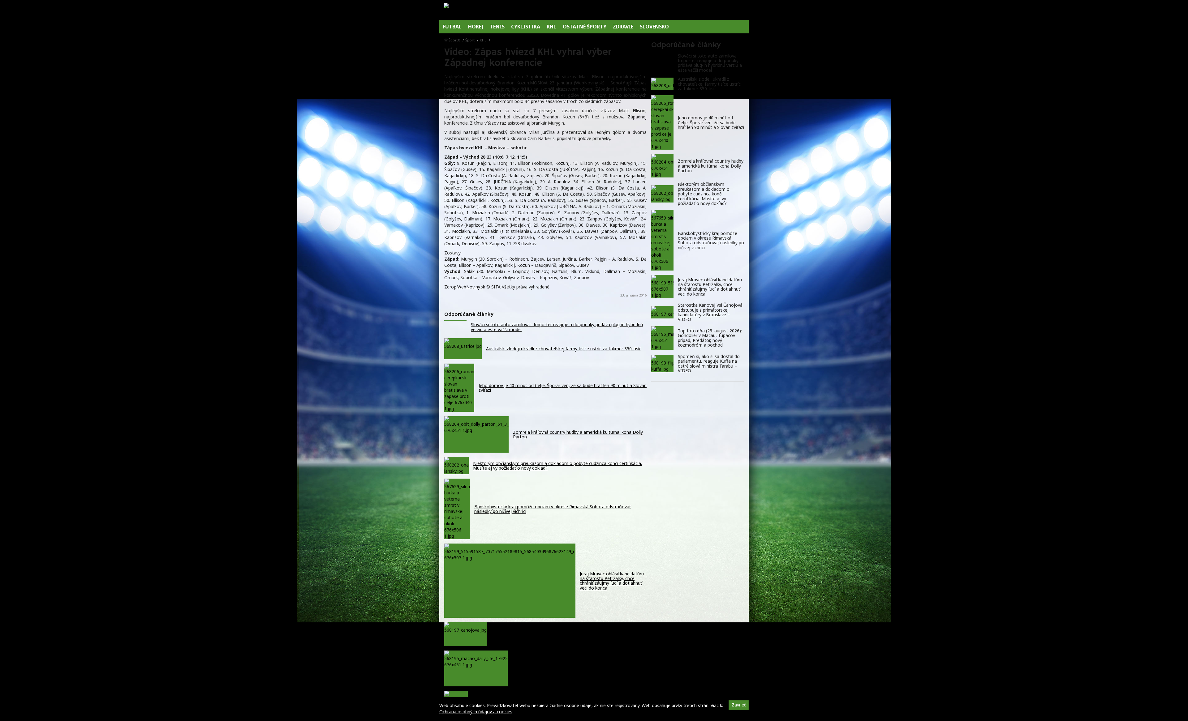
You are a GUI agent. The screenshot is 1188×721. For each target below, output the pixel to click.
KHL (483, 40)
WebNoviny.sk (471, 287)
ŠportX (454, 40)
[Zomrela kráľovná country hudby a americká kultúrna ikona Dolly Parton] (662, 165)
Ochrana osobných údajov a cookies (475, 712)
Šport (470, 40)
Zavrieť (739, 705)
